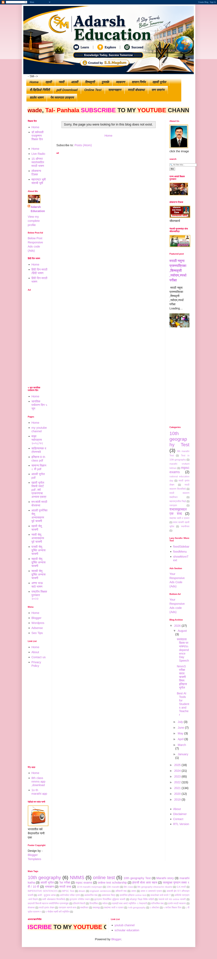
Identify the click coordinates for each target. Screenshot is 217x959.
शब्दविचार (84, 907)
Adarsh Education (38, 209)
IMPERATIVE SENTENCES (43, 891)
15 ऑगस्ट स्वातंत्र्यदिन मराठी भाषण (37, 162)
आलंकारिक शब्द (91, 895)
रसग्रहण (173, 505)
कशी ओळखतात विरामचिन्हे (53, 899)
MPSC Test (68, 891)
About (35, 652)
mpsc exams (84, 882)
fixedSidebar (181, 546)
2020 (178, 793)
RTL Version (181, 824)
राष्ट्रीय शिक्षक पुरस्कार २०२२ (39, 595)
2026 (178, 625)
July (181, 721)
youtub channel (124, 925)
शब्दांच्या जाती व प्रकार (179, 518)
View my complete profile (34, 221)
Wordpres (37, 623)
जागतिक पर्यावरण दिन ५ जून (39, 405)
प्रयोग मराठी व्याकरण (177, 903)
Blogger (36, 617)
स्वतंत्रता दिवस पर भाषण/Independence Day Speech (183, 650)
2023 (178, 776)
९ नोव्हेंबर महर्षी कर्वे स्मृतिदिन (57, 911)
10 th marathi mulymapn (89, 887)
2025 (178, 765)
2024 (178, 770)
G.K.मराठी (181, 887)
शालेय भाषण (36, 97)
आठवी (74, 82)
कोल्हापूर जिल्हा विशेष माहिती (142, 899)
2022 (178, 782)
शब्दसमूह (96, 907)
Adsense (37, 628)
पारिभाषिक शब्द (157, 903)
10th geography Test (179, 439)
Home (34, 82)
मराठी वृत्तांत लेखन (46, 907)
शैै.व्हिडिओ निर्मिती (40, 90)
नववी (61, 82)
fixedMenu (180, 551)
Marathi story (165, 878)
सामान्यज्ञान (114, 90)
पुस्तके (105, 82)
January (183, 754)
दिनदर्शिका (93, 903)
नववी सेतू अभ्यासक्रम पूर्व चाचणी (37, 538)
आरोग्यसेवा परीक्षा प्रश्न (70, 895)
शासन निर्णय (139, 82)
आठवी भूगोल (47, 882)
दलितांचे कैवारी (79, 903)
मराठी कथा (65, 886)
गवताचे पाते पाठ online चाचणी (172, 899)
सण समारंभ (157, 90)
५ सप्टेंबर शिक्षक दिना (172, 907)
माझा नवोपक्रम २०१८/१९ (37, 440)
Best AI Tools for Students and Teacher (183, 704)
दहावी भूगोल (159, 82)
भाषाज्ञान (49, 886)
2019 (178, 799)
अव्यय (133, 891)
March (182, 744)
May (181, 733)
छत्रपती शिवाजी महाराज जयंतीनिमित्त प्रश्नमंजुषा (48, 903)
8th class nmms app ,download (38, 781)
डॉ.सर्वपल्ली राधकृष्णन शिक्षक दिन (37, 136)
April (181, 739)
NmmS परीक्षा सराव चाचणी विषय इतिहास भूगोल (182, 677)
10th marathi (113, 887)
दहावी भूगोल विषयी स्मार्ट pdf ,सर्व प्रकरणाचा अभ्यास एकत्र (38, 489)
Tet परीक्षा (64, 882)
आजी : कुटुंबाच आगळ (46, 895)
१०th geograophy (137, 907)
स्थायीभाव (185, 526)
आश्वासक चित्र (108, 895)
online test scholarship (112, 882)
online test (104, 877)
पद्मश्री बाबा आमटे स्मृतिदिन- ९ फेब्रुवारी (129, 903)
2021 (178, 788)
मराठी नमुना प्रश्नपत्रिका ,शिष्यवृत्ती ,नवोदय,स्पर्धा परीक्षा (177, 270)
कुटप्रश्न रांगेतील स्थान (79, 899)
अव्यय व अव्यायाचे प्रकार (151, 891)
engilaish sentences (100, 891)
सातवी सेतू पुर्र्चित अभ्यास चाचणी (38, 574)
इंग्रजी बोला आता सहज (144, 882)
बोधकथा (31, 907)
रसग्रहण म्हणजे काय (67, 907)
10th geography (44, 877)
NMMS (77, 877)
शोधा (172, 169)
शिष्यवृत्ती (90, 82)
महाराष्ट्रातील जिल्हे (177, 501)
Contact (178, 819)
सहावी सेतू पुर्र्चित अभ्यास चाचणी (38, 562)
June (181, 727)
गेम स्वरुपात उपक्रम (62, 97)
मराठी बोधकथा (136, 90)
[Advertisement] (108, 177)
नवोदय (105, 903)
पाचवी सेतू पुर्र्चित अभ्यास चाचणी (38, 550)
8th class (128, 887)
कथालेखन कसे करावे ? (160, 895)
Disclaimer (180, 814)
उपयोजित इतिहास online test (133, 895)
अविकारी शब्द (121, 891)
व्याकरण (120, 82)
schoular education (127, 930)
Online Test (92, 90)
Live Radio (38, 153)
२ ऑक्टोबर (154, 907)
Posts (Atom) (83, 145)
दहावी (48, 82)
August (182, 630)
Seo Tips (37, 633)
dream (82, 891)
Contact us (38, 657)
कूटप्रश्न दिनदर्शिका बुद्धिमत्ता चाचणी (109, 899)
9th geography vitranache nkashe (154, 887)
